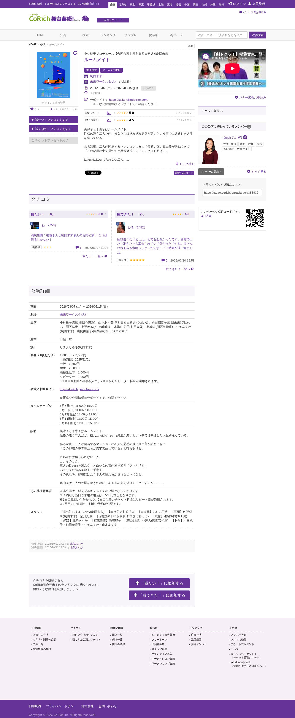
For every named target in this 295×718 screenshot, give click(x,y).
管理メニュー (111, 20)
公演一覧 (38, 644)
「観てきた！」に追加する (162, 595)
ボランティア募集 (162, 653)
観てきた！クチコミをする (53, 129)
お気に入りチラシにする (65, 109)
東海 (169, 4)
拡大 (208, 216)
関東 (141, 4)
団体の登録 (118, 644)
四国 (195, 4)
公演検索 (257, 35)
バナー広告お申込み (254, 12)
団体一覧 (117, 634)
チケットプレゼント (242, 644)
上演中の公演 (40, 634)
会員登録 (258, 4)
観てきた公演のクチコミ (86, 639)
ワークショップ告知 (163, 663)
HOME (40, 35)
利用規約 (35, 706)
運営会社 (87, 706)
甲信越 (151, 4)
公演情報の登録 (42, 649)
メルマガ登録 (238, 639)
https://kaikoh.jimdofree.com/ (128, 99)
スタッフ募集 (159, 649)
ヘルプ (235, 649)
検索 (85, 35)
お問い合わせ (108, 706)
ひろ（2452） (137, 227)
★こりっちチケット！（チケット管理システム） (246, 655)
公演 (63, 35)
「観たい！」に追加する (162, 583)
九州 (204, 4)
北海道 (123, 4)
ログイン (239, 4)
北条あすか (76, 543)
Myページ (176, 35)
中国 (187, 4)
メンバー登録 (238, 634)
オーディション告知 (163, 658)
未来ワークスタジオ (103, 81)
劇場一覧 (117, 639)
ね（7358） (49, 225)
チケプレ (131, 35)
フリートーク (159, 639)
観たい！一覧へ (93, 256)
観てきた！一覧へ (178, 269)
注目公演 (196, 634)
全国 (112, 4)
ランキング (108, 35)
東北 (132, 4)
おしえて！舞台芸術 (163, 634)
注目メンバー (199, 644)
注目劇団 (196, 639)
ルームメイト (97, 59)
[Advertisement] (147, 685)
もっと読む (187, 164)
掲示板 (153, 35)
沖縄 (213, 4)
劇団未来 (96, 76)
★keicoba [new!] (249, 664)
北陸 (161, 4)
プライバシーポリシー (61, 706)
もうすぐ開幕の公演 (44, 639)
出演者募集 (158, 644)
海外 (221, 4)
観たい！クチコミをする (51, 119)
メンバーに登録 (210, 171)
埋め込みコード (184, 172)
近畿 (178, 4)
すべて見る (258, 171)
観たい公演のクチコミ (85, 634)
